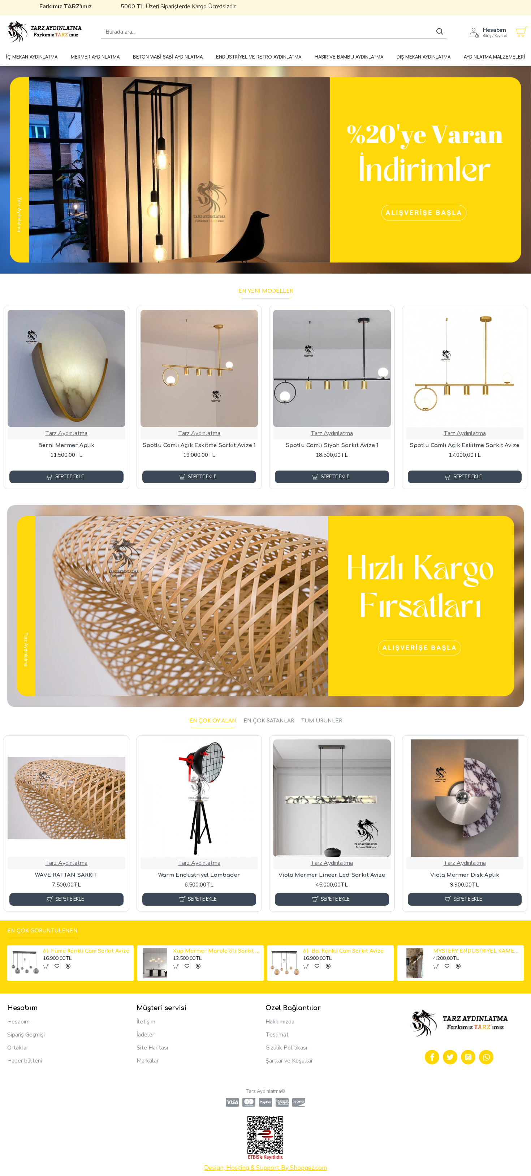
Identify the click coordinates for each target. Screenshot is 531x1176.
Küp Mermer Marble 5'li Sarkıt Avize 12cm (217, 951)
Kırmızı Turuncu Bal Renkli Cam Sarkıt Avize (199, 449)
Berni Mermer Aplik (332, 445)
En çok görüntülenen (42, 930)
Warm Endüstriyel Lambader (199, 875)
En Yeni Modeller (265, 291)
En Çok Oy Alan (212, 721)
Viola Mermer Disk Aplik (464, 875)
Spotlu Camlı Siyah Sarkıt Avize (66, 445)
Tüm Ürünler (321, 721)
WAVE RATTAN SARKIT (66, 875)
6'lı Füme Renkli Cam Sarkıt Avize (86, 951)
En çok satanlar (268, 721)
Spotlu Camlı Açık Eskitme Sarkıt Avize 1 (464, 445)
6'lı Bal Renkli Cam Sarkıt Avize (343, 951)
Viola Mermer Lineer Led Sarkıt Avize (332, 875)
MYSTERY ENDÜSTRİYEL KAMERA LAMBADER (477, 951)
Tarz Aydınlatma (66, 433)
